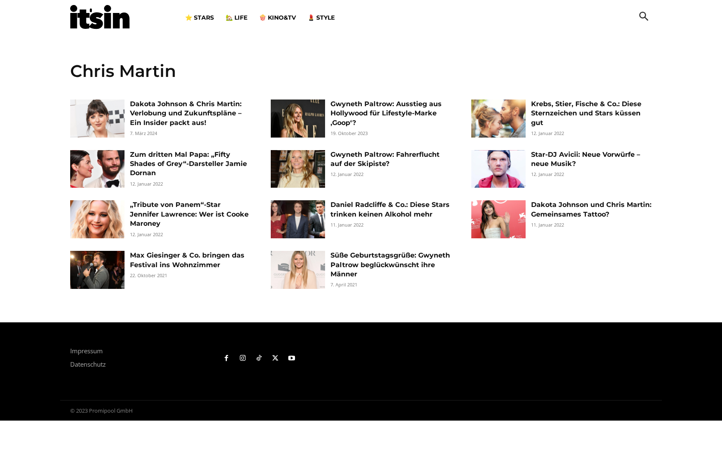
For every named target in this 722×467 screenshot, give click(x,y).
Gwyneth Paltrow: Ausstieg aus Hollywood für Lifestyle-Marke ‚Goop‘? (386, 113)
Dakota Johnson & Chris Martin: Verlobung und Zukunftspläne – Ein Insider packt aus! (186, 113)
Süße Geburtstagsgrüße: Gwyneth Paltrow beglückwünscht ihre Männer (390, 264)
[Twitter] (275, 358)
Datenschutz (88, 364)
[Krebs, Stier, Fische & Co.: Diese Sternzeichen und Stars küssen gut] (498, 119)
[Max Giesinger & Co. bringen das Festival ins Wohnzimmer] (97, 270)
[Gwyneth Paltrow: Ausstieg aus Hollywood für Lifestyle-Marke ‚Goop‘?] (298, 119)
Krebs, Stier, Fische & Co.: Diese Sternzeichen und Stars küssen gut (586, 113)
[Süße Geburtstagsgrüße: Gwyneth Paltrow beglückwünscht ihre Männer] (298, 270)
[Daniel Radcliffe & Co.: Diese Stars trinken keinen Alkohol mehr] (298, 219)
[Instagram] (243, 358)
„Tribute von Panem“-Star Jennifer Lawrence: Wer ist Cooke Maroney (189, 214)
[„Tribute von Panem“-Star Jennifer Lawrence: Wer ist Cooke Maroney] (97, 219)
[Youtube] (291, 358)
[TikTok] (259, 358)
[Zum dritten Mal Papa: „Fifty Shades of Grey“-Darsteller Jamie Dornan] (97, 169)
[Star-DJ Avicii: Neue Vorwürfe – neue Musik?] (498, 169)
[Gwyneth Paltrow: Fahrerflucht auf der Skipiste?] (298, 169)
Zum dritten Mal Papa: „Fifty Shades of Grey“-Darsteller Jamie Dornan (188, 164)
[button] (644, 17)
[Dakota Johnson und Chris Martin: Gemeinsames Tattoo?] (498, 219)
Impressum (86, 351)
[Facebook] (227, 358)
